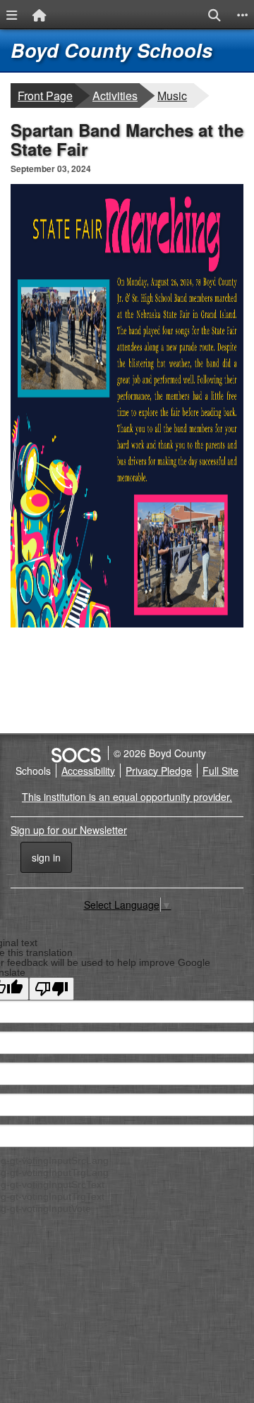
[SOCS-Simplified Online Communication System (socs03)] (75, 753)
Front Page (45, 95)
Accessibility (88, 771)
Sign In (46, 857)
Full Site (220, 771)
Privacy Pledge (159, 771)
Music (175, 95)
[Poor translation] (51, 988)
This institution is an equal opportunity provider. (127, 797)
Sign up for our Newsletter (69, 830)
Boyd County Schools (111, 50)
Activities (116, 95)
